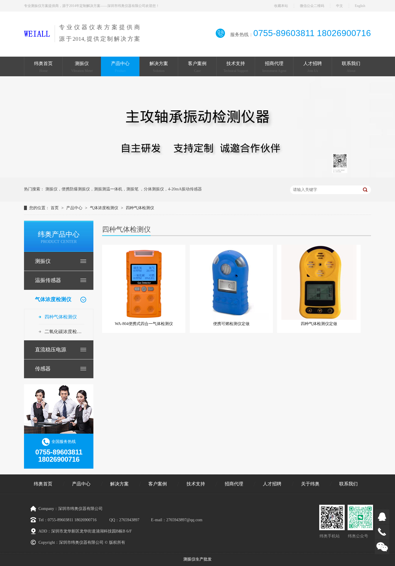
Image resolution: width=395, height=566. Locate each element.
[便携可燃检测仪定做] (231, 282)
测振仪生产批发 (197, 559)
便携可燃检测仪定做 (231, 324)
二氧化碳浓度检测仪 (64, 331)
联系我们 (351, 67)
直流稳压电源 (50, 349)
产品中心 (120, 67)
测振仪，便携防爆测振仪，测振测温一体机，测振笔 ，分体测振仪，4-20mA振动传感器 (123, 189)
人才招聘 (312, 67)
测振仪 (82, 67)
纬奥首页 (43, 67)
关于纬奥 (310, 483)
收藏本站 (281, 6)
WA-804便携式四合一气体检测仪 (144, 324)
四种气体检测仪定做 (319, 324)
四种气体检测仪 (140, 208)
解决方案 (158, 67)
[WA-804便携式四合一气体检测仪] (143, 282)
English (360, 6)
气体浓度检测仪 (104, 208)
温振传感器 (48, 280)
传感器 (43, 369)
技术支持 (236, 67)
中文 (339, 6)
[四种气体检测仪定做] (318, 282)
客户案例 (197, 67)
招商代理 (274, 67)
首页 (55, 208)
